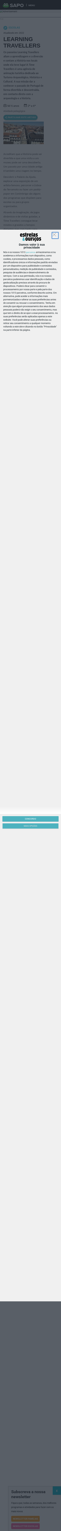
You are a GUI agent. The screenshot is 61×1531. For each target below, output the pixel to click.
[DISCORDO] (55, 235)
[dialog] (30, 765)
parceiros (30, 252)
